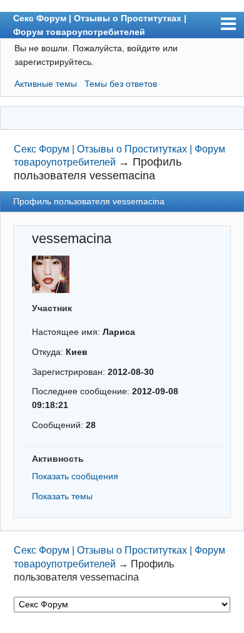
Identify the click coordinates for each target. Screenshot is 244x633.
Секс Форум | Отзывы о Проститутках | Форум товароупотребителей (99, 25)
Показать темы (62, 496)
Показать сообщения (75, 476)
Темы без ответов (120, 84)
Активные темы (45, 84)
